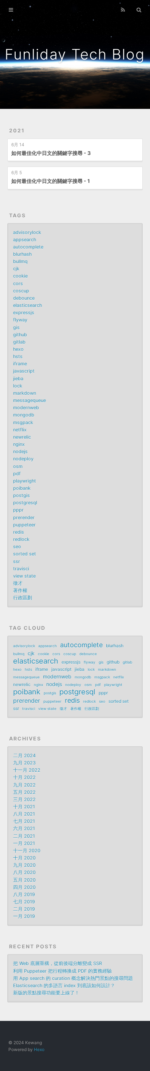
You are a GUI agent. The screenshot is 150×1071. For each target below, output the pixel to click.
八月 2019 (24, 894)
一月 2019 (24, 916)
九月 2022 (24, 785)
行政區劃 (22, 597)
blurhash (22, 254)
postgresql (25, 502)
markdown (24, 393)
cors (18, 283)
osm (18, 466)
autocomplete (28, 247)
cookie (20, 276)
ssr (16, 561)
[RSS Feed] (123, 10)
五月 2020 (24, 880)
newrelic (22, 437)
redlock (21, 539)
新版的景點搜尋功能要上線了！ (46, 993)
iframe (20, 363)
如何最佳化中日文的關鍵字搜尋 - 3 (51, 153)
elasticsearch (27, 305)
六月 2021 (24, 828)
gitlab (19, 342)
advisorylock (27, 232)
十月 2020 (24, 858)
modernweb (26, 407)
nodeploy (23, 458)
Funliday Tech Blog (75, 54)
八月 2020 (24, 872)
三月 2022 (24, 799)
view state (24, 576)
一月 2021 (24, 843)
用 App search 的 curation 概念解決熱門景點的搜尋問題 (73, 978)
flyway (20, 320)
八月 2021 (24, 814)
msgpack (23, 422)
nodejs (20, 451)
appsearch (24, 239)
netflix (20, 429)
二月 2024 (24, 755)
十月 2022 (24, 777)
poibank (22, 488)
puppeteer (24, 525)
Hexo (39, 1049)
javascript (24, 371)
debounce (24, 298)
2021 (17, 130)
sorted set (24, 554)
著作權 (20, 590)
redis (18, 532)
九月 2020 (24, 865)
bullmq (20, 261)
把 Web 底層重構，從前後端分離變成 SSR (57, 963)
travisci (21, 568)
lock (17, 386)
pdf (17, 473)
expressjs (23, 312)
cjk (16, 268)
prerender (24, 517)
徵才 (18, 583)
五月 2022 (24, 792)
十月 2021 (24, 806)
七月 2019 (24, 901)
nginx (19, 444)
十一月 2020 (26, 850)
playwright (24, 481)
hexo (18, 349)
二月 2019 (24, 909)
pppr (18, 510)
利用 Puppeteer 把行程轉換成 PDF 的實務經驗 (62, 971)
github (20, 334)
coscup (21, 291)
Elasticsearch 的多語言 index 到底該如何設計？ (64, 985)
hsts (18, 356)
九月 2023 (24, 763)
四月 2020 (24, 887)
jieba (18, 378)
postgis (21, 495)
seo (17, 546)
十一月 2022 (26, 770)
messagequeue (29, 400)
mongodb (23, 415)
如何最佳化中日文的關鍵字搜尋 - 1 (50, 181)
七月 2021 (24, 821)
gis (16, 327)
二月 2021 (24, 836)
